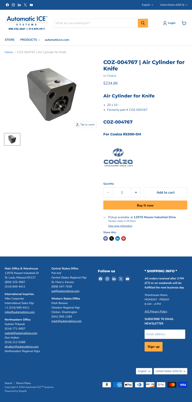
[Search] (143, 23)
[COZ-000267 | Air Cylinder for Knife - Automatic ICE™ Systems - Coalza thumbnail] (12, 139)
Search (8, 383)
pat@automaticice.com (65, 291)
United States (172, 5)
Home (9, 52)
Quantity (108, 183)
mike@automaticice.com (20, 312)
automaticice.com (57, 40)
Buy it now (145, 205)
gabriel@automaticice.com (21, 333)
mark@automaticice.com (66, 321)
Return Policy (23, 383)
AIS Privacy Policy (156, 311)
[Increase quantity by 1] (136, 192)
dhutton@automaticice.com (22, 346)
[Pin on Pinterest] (123, 238)
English (146, 5)
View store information (120, 226)
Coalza (111, 76)
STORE (10, 40)
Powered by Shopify (16, 391)
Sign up (154, 346)
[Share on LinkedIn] (117, 238)
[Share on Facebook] (105, 238)
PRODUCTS (29, 40)
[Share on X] (111, 238)
